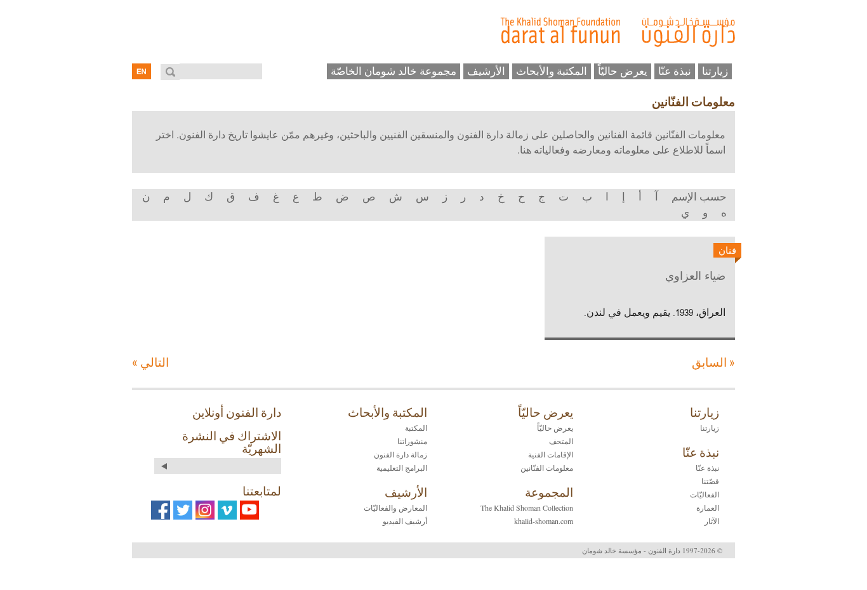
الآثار (712, 521)
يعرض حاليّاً (622, 71)
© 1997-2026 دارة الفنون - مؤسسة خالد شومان (652, 550)
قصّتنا (710, 481)
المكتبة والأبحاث (551, 71)
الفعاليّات (704, 494)
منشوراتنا (412, 441)
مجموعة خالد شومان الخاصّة (393, 71)
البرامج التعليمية (401, 467)
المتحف (561, 441)
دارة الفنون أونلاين (236, 412)
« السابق (713, 362)
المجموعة (549, 492)
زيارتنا (715, 71)
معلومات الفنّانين (546, 467)
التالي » (150, 362)
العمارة (707, 507)
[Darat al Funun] (433, 31)
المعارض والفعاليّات (395, 507)
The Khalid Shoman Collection (526, 507)
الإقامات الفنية (550, 454)
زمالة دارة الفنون (400, 454)
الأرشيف (486, 71)
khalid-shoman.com (543, 521)
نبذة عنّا (674, 71)
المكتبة (416, 428)
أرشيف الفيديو (405, 521)
